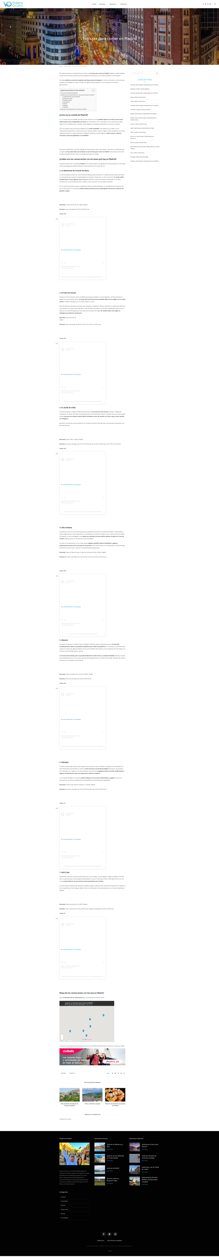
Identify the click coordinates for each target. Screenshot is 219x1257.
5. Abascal (64, 103)
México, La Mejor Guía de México (138, 142)
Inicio (94, 4)
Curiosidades (64, 1201)
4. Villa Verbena (66, 102)
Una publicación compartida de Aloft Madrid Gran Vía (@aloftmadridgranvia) (82, 976)
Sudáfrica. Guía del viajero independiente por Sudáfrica (144, 161)
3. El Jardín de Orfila (67, 100)
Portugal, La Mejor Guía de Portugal (139, 157)
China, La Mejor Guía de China (137, 101)
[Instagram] (115, 1234)
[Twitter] (109, 1234)
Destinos (102, 4)
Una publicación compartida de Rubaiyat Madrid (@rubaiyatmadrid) (82, 866)
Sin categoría (64, 1218)
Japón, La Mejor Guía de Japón (138, 132)
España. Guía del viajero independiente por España (143, 113)
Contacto (123, 4)
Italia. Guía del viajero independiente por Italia (142, 128)
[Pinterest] (51, 83)
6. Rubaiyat (65, 105)
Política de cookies (114, 1240)
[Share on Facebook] (51, 74)
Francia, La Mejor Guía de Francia (138, 124)
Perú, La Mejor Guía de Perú (137, 153)
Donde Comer (109, 33)
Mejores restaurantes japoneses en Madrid (115, 1104)
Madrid (61, 119)
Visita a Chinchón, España (92, 1104)
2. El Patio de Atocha (67, 98)
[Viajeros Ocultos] (13, 4)
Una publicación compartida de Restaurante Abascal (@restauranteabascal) (82, 746)
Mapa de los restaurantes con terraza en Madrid (73, 109)
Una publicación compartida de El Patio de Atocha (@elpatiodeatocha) (83, 401)
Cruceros (63, 1197)
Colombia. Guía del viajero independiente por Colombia (144, 105)
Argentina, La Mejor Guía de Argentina (139, 89)
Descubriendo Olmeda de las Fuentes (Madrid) (70, 1104)
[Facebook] (104, 1234)
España (63, 1073)
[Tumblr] (51, 91)
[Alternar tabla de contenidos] (92, 90)
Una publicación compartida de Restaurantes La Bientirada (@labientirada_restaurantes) (85, 277)
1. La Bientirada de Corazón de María (71, 96)
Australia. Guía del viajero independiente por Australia (144, 93)
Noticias (63, 1213)
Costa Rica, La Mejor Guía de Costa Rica (140, 109)
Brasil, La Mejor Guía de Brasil (137, 97)
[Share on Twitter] (51, 78)
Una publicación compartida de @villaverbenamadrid (82, 634)
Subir (110, 1250)
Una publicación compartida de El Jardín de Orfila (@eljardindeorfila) (82, 511)
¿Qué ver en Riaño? (113, 1168)
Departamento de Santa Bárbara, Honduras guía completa (149, 1179)
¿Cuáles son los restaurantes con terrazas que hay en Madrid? (77, 95)
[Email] (51, 87)
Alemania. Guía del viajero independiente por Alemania (144, 85)
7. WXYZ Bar (65, 107)
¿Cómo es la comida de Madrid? (69, 93)
